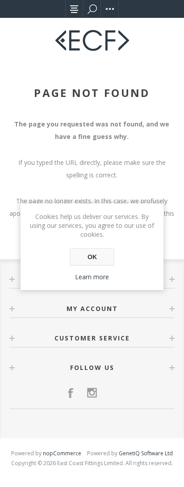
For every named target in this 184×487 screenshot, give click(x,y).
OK (92, 256)
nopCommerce (62, 453)
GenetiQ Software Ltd (146, 453)
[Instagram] (92, 392)
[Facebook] (70, 392)
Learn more (92, 277)
